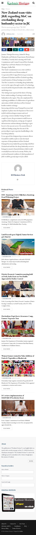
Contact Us (13, 524)
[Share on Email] (26, 49)
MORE (31, 461)
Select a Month (5, 469)
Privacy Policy (5, 528)
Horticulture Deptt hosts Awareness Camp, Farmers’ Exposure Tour (17, 317)
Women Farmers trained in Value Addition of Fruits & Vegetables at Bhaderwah (18, 357)
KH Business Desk (10, 34)
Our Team (22, 524)
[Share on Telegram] (21, 49)
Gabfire (21, 531)
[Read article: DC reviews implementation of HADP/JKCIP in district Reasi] (18, 408)
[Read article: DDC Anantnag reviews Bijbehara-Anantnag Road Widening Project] (18, 207)
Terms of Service (16, 528)
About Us (4, 524)
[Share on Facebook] (4, 49)
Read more (7, 227)
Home (3, 9)
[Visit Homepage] (18, 3)
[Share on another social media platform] (32, 49)
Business (8, 9)
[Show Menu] (2, 3)
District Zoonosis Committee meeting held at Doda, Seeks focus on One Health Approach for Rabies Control (17, 276)
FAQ (25, 526)
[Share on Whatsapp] (15, 49)
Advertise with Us (6, 526)
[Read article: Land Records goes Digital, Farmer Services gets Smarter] (18, 247)
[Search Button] (33, 3)
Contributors (17, 526)
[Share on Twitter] (9, 49)
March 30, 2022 (20, 34)
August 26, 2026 (16, 217)
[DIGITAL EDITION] (18, 502)
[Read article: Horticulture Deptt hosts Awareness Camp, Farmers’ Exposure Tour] (18, 329)
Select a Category (5, 475)
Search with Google (6, 482)
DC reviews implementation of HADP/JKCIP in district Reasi (13, 396)
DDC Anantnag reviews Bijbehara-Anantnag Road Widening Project (18, 196)
